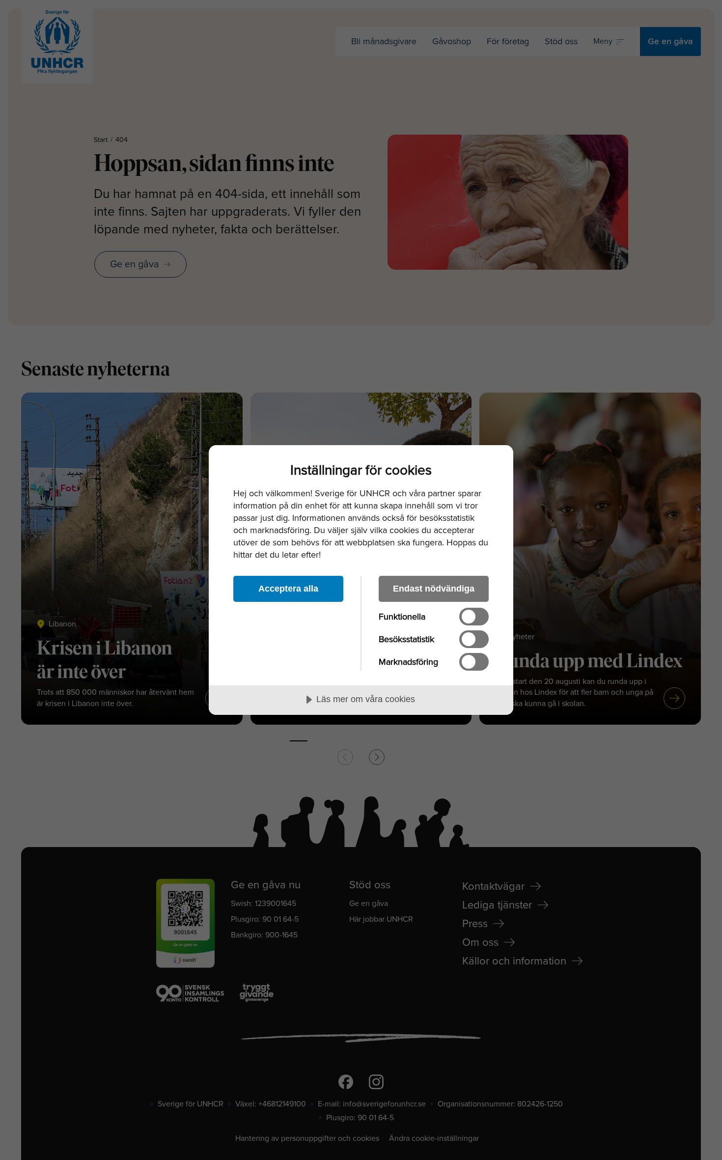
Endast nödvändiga (433, 589)
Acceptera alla (288, 589)
